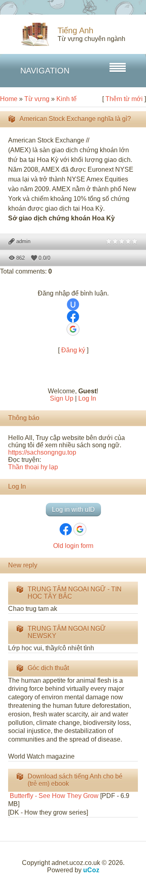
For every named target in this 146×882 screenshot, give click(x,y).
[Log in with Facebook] (73, 317)
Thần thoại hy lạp (33, 467)
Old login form (73, 545)
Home (8, 98)
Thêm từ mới (124, 98)
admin (23, 241)
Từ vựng (36, 98)
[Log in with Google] (73, 329)
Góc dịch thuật (48, 667)
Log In (87, 398)
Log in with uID (73, 509)
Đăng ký (73, 350)
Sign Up (61, 398)
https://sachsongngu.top (42, 452)
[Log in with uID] (73, 304)
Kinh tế (66, 98)
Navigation (44, 70)
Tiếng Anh (75, 30)
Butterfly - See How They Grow (53, 795)
